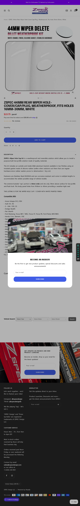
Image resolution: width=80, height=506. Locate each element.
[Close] (69, 221)
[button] (78, 252)
